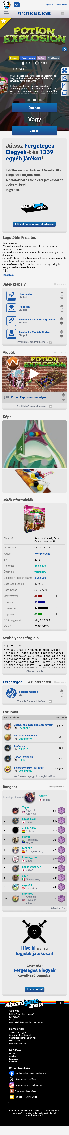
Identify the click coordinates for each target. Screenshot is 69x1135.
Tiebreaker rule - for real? (29, 767)
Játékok (13, 1056)
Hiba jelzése (14, 1040)
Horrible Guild (42, 553)
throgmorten (26, 738)
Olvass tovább (34, 671)
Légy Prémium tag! (17, 1043)
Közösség (13, 1059)
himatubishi (29, 818)
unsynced (27, 893)
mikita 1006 (29, 828)
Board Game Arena (17, 1110)
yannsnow (40, 571)
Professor (19, 746)
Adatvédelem (31, 1115)
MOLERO (27, 848)
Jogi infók (54, 1110)
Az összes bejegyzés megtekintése (34, 776)
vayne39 (27, 885)
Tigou (25, 807)
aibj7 (25, 876)
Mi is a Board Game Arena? (21, 1014)
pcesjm (26, 836)
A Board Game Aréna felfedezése (34, 224)
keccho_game (30, 857)
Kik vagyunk (14, 1017)
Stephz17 (24, 727)
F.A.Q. (11, 1019)
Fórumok (13, 1061)
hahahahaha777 (31, 866)
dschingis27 (26, 770)
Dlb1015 (23, 749)
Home (12, 1053)
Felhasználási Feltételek (23, 1113)
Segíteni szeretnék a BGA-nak (22, 1038)
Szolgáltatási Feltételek (45, 1113)
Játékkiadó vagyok (17, 1032)
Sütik (41, 1115)
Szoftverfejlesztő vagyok (20, 1035)
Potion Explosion (23, 756)
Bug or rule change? (25, 735)
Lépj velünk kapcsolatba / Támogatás (26, 1022)
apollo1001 (40, 565)
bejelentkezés (61, 5)
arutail (44, 796)
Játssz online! (35, 989)
